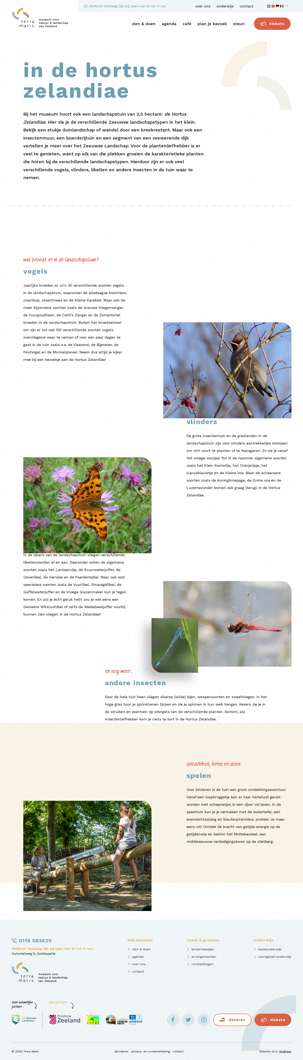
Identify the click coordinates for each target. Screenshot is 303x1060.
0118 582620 (35, 940)
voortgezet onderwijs (274, 957)
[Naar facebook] (173, 1020)
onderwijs (225, 6)
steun (239, 23)
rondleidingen (202, 964)
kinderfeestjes (202, 949)
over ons (202, 6)
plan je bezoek (212, 23)
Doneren (237, 1020)
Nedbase (285, 1051)
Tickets (277, 23)
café (187, 23)
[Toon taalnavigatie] (278, 6)
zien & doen (144, 23)
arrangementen (203, 957)
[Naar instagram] (204, 1020)
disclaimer (121, 1051)
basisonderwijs (270, 949)
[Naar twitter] (188, 1020)
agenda (169, 23)
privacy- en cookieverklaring (150, 1051)
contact (247, 6)
